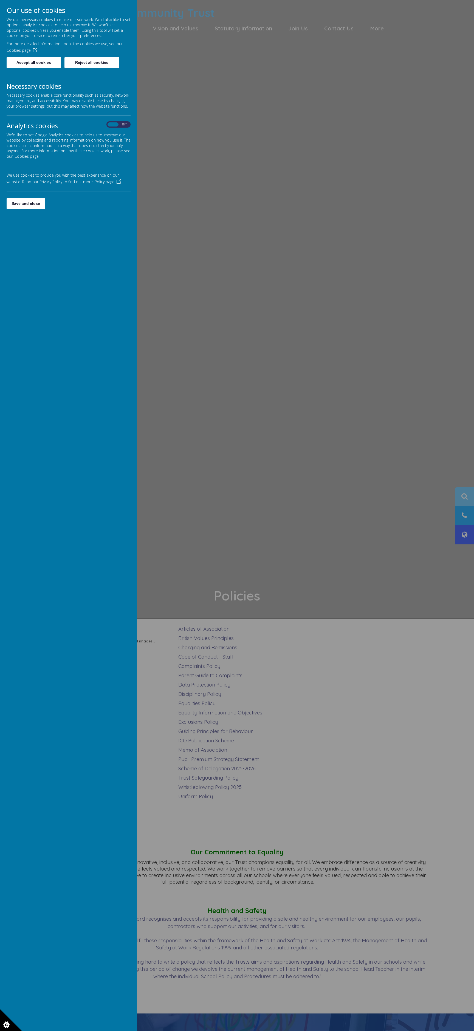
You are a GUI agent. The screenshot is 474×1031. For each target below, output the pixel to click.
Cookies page (19, 50)
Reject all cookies (91, 62)
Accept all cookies (33, 62)
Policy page (104, 181)
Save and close (26, 203)
